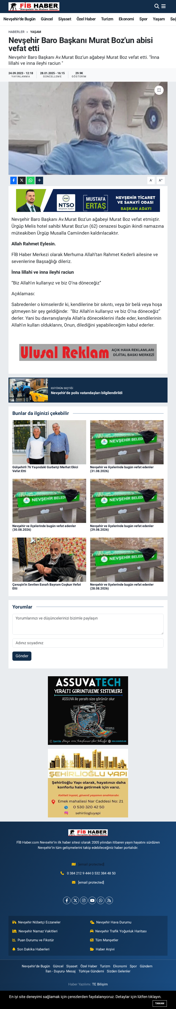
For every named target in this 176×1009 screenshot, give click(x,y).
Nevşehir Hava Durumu (113, 922)
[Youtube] (92, 900)
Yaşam (159, 18)
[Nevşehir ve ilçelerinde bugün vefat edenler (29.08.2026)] (127, 500)
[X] (75, 900)
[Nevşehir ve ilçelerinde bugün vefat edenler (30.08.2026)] (49, 500)
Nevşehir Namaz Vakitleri (38, 931)
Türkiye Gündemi (91, 971)
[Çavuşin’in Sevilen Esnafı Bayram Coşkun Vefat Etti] (49, 559)
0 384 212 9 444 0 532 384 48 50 (91, 873)
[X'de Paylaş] (22, 180)
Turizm (107, 18)
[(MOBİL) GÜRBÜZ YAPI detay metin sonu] (88, 352)
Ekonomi (126, 18)
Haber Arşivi (105, 949)
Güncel (47, 18)
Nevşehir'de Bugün (19, 18)
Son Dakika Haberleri (33, 949)
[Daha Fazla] (39, 180)
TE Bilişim (100, 984)
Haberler (16, 32)
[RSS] (109, 900)
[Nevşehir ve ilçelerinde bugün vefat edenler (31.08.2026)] (127, 442)
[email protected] (91, 864)
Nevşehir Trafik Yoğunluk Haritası (121, 931)
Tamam (159, 1003)
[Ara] (156, 6)
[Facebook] (67, 900)
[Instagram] (84, 900)
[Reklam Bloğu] (88, 710)
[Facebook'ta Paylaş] (13, 180)
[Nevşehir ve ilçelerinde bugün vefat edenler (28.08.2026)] (127, 559)
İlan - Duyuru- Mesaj (61, 971)
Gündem (146, 966)
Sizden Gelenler (118, 971)
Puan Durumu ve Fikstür (36, 940)
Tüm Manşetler (106, 940)
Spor (143, 18)
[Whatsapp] (100, 900)
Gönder (22, 656)
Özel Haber (86, 18)
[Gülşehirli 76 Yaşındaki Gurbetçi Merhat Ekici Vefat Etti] (49, 442)
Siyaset (64, 18)
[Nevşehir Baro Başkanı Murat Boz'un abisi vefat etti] (88, 128)
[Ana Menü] (163, 6)
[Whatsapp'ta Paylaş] (31, 180)
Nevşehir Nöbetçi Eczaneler (39, 922)
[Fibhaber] (33, 6)
